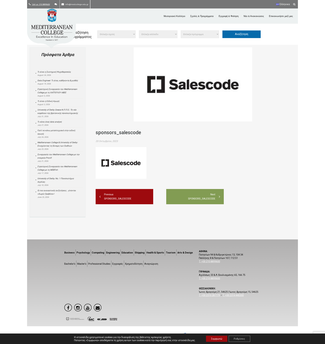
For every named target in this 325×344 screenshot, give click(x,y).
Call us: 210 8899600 (41, 4)
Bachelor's (69, 263)
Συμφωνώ (216, 338)
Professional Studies (99, 263)
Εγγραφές (117, 263)
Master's (81, 263)
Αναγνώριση (151, 263)
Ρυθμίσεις (239, 338)
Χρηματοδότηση (134, 263)
